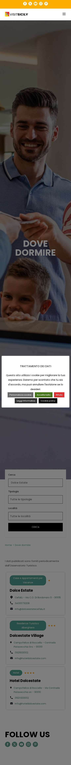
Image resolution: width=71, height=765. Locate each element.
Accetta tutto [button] (44, 394)
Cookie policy (48, 400)
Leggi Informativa (26, 400)
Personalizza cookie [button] (20, 394)
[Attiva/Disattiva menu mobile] (64, 14)
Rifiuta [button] (59, 394)
